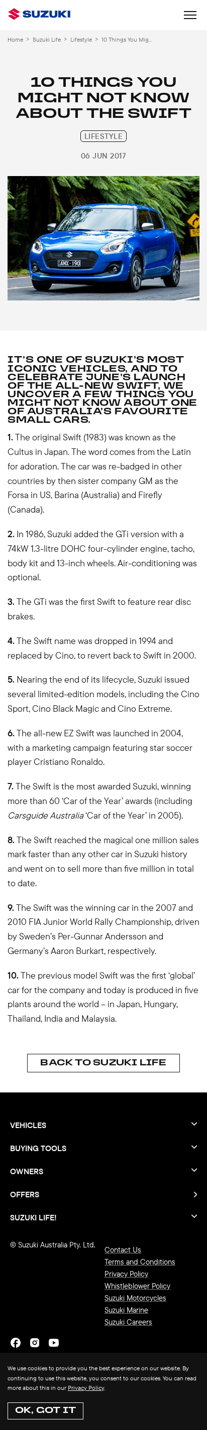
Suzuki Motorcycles (135, 1298)
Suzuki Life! (33, 1216)
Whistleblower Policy (137, 1286)
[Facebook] (16, 1343)
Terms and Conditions (140, 1261)
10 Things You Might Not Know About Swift (127, 39)
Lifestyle (81, 39)
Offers (24, 1194)
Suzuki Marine (126, 1310)
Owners (26, 1171)
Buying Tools (38, 1148)
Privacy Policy (86, 1387)
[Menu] (190, 16)
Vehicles (28, 1125)
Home (15, 39)
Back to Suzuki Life (103, 1063)
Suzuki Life (47, 39)
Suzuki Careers (128, 1322)
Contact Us (123, 1249)
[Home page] (41, 15)
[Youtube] (54, 1343)
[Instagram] (35, 1343)
